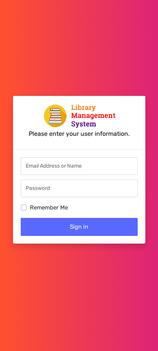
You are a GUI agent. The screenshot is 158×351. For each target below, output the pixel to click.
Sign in (79, 226)
